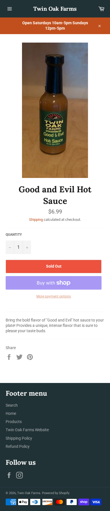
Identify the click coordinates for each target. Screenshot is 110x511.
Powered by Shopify (55, 493)
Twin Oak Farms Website (27, 430)
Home (11, 413)
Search (12, 405)
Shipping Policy (19, 438)
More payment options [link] (53, 296)
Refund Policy (18, 446)
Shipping (36, 219)
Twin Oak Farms (55, 8)
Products (14, 421)
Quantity (14, 235)
